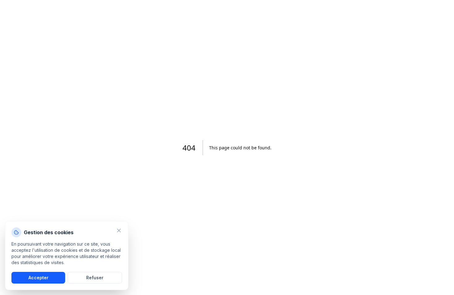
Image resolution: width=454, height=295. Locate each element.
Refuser (94, 277)
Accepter (38, 277)
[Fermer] (118, 230)
